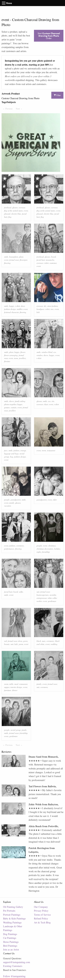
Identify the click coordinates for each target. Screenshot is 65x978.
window (39, 355)
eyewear (22, 207)
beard (53, 256)
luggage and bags (11, 453)
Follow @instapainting (14, 976)
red (5, 641)
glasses (15, 207)
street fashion (52, 306)
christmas (52, 545)
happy (11, 306)
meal (16, 684)
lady (16, 644)
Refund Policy (41, 918)
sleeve (46, 355)
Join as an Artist (11, 949)
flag (9, 217)
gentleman (52, 601)
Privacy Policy (41, 910)
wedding (54, 644)
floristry (7, 361)
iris (53, 401)
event (26, 210)
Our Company (41, 906)
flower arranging (11, 355)
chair (46, 404)
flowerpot (23, 260)
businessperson (43, 595)
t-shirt (46, 263)
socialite (53, 595)
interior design (16, 687)
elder (55, 499)
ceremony (20, 545)
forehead (7, 207)
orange (23, 450)
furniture (7, 690)
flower (22, 352)
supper (6, 687)
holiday (57, 548)
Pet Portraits (9, 910)
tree (52, 309)
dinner (14, 690)
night (39, 552)
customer (53, 263)
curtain (13, 407)
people (7, 499)
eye (54, 352)
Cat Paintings (9, 938)
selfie (21, 591)
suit (38, 591)
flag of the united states (13, 210)
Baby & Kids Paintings (14, 918)
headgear (40, 309)
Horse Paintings (11, 941)
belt (38, 312)
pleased (7, 213)
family (11, 502)
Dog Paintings (10, 934)
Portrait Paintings (11, 914)
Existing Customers (12, 966)
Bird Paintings (10, 945)
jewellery (22, 358)
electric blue (16, 213)
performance (9, 548)
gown (25, 641)
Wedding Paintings (12, 922)
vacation (7, 505)
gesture (7, 407)
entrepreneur (42, 598)
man (43, 641)
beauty (7, 644)
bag (11, 456)
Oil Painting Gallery (13, 906)
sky (45, 306)
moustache (50, 260)
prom (21, 644)
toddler (19, 309)
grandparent (16, 499)
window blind (47, 352)
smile (6, 256)
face (5, 450)
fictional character (11, 312)
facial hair (41, 260)
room (44, 450)
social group (16, 730)
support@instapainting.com (16, 962)
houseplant (13, 256)
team (16, 358)
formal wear (14, 260)
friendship (46, 552)
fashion (16, 450)
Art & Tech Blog (42, 922)
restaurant (51, 450)
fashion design (10, 309)
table (11, 684)
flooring (7, 263)
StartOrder (49, 36)
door (23, 306)
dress (20, 641)
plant (21, 256)
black (39, 641)
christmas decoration (45, 548)
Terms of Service (42, 914)
